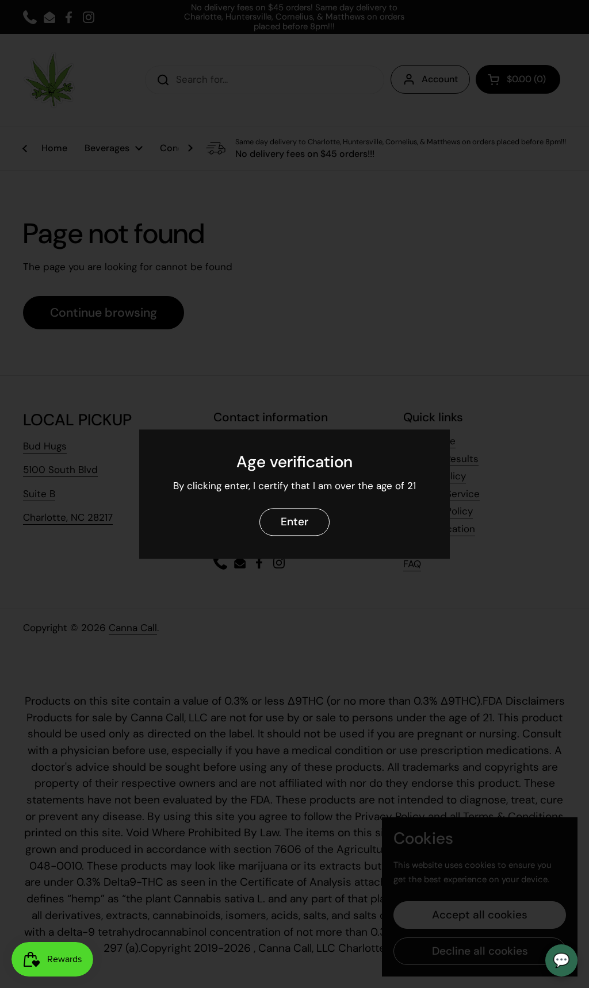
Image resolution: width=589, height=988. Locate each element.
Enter (294, 521)
